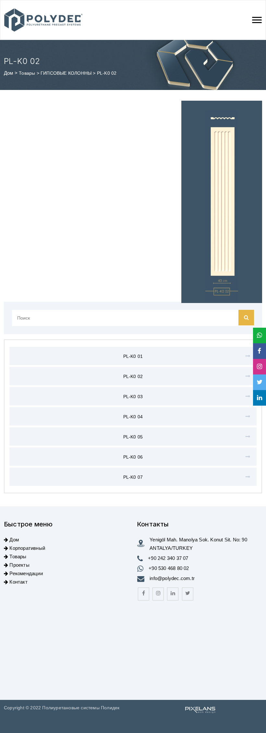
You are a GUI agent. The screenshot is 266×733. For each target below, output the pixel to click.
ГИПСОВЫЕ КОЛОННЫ (67, 73)
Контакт (18, 582)
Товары (27, 73)
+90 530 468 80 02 (169, 568)
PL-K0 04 (133, 416)
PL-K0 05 (133, 436)
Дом (8, 73)
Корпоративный (27, 548)
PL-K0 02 (133, 376)
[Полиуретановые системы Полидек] (43, 20)
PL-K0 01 (133, 356)
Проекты (19, 565)
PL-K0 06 (133, 457)
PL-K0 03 (133, 396)
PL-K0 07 (133, 477)
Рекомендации (25, 573)
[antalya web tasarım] (199, 709)
